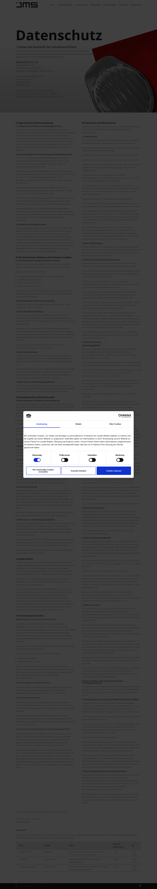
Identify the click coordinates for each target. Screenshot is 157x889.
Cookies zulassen (113, 471)
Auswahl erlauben (78, 471)
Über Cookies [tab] (115, 424)
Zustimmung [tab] (41, 424)
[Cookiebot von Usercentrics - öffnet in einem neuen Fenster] (120, 416)
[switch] (64, 460)
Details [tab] (79, 424)
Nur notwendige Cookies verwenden (43, 471)
